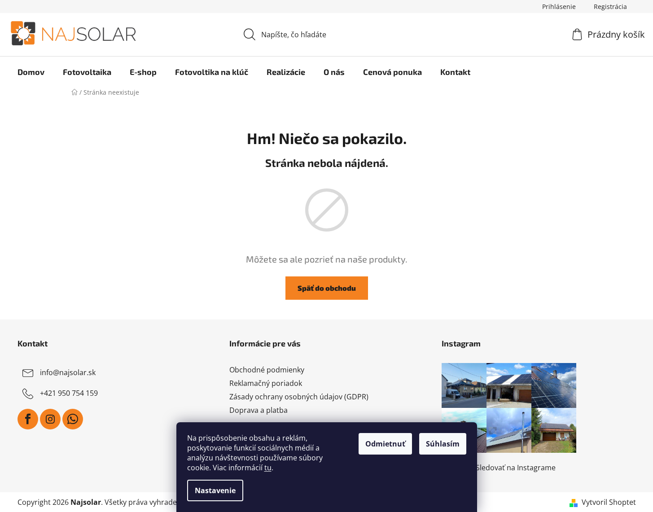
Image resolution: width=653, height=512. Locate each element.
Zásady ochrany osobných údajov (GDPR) (298, 397)
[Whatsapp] (72, 419)
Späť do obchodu (327, 288)
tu (268, 468)
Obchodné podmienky (266, 370)
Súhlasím (443, 444)
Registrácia (610, 6)
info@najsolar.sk (68, 372)
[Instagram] (50, 419)
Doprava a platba (258, 410)
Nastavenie (215, 490)
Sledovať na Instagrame (516, 468)
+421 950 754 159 (69, 393)
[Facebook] (28, 419)
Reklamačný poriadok (265, 383)
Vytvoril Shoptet (609, 502)
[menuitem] (31, 72)
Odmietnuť (385, 444)
